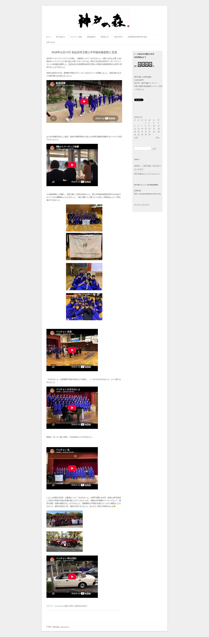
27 (138, 134)
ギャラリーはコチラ (141, 204)
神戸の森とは (60, 37)
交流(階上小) (105, 37)
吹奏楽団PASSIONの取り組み (137, 37)
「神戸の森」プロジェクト (60, 627)
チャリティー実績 (76, 37)
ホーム (48, 37)
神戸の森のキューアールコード (147, 174)
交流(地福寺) (91, 37)
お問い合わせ (50, 42)
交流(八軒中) (118, 37)
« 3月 (136, 137)
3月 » (158, 137)
